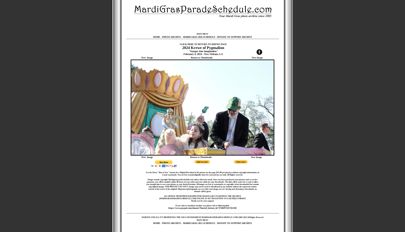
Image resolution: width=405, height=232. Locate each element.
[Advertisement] (202, 25)
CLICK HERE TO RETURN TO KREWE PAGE (203, 44)
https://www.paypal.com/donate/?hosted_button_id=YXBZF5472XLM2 (202, 208)
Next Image (257, 58)
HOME (156, 37)
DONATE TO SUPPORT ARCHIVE (234, 37)
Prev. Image (147, 58)
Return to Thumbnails (201, 58)
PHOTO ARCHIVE (171, 37)
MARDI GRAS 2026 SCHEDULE (199, 37)
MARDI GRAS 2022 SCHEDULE (199, 223)
